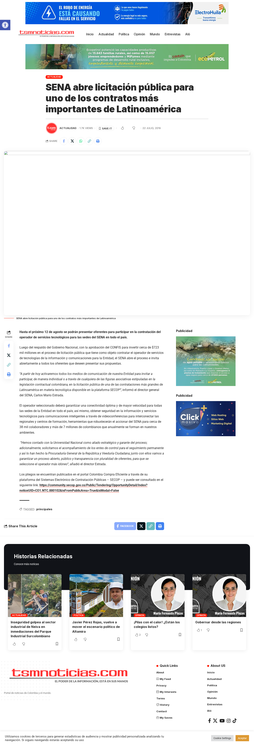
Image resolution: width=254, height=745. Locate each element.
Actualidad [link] (54, 76)
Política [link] (79, 615)
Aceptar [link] (242, 738)
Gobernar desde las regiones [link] (218, 622)
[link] (5, 25)
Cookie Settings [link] (222, 738)
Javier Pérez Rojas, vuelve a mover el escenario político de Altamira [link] (96, 626)
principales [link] (44, 509)
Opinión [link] (139, 615)
